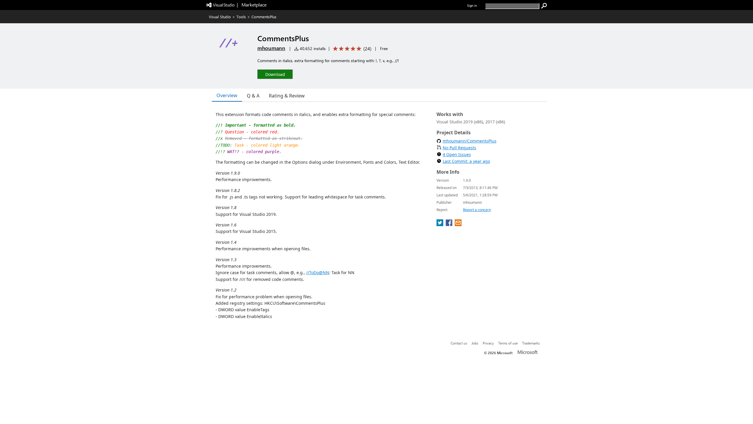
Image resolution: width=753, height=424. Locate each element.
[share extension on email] (458, 224)
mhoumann (271, 48)
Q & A (253, 95)
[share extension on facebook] (449, 224)
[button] (275, 74)
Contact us (459, 343)
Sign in (472, 5)
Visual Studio (220, 16)
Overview (226, 95)
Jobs (475, 343)
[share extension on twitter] (440, 224)
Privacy (488, 343)
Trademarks (531, 343)
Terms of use (508, 343)
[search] (544, 6)
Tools (241, 16)
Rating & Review (287, 95)
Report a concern (477, 209)
